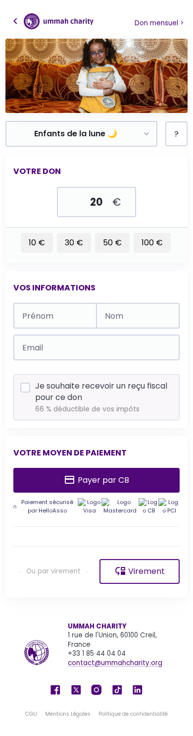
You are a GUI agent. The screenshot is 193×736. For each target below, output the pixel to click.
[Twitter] (76, 689)
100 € (152, 242)
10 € (37, 242)
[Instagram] (96, 689)
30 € (74, 242)
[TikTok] (117, 689)
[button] (52, 21)
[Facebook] (55, 689)
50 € (112, 242)
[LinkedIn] (137, 689)
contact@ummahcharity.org (115, 663)
